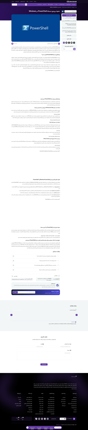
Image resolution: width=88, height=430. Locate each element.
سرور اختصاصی (52, 397)
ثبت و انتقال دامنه (29, 397)
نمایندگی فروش (22, 1)
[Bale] (36, 419)
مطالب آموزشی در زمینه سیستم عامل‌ (66, 7)
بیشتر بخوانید (69, 35)
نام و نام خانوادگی (67, 344)
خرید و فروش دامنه (29, 399)
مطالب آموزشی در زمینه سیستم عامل (16, 310)
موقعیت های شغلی (18, 403)
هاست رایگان (41, 411)
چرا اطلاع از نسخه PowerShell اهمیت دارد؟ (69, 18)
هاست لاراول (41, 409)
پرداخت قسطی (32, 427)
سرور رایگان (63, 405)
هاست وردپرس (41, 399)
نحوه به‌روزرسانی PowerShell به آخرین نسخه (69, 27)
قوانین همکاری (18, 405)
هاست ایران (41, 405)
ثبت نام (51, 427)
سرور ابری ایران (63, 399)
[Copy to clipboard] (66, 43)
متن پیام (68, 350)
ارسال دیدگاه (44, 364)
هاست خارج (41, 407)
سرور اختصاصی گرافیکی (50, 411)
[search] (62, 11)
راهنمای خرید (39, 427)
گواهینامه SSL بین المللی (28, 403)
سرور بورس (75, 411)
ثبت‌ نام (13, 1)
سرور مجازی (75, 397)
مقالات (27, 1)
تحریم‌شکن (30, 407)
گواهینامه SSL (50, 4)
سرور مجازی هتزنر (74, 405)
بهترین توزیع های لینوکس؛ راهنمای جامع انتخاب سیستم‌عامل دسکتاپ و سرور (62, 323)
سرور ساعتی (63, 403)
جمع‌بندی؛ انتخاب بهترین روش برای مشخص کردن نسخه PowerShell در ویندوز (69, 31)
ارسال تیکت (62, 418)
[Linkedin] (42, 419)
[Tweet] (69, 43)
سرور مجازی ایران (74, 399)
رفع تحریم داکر (29, 411)
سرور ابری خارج (63, 401)
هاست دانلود (41, 403)
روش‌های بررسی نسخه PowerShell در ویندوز (69, 20)
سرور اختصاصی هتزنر (51, 409)
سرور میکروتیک (74, 407)
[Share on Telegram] (74, 43)
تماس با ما (31, 1)
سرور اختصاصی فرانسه (51, 407)
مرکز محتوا (73, 7)
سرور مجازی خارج (74, 401)
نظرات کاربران (69, 39)
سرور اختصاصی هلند (51, 405)
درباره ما (35, 1)
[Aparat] (48, 419)
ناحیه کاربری (17, 1)
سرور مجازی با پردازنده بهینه (72, 403)
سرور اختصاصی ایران (51, 399)
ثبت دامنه (44, 4)
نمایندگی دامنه (29, 401)
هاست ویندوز (41, 401)
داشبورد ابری (14, 4)
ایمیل (41, 344)
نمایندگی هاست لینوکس (39, 413)
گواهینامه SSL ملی (29, 405)
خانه (76, 7)
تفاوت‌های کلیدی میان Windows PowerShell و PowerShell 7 (70, 24)
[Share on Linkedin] (72, 43)
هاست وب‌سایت (40, 397)
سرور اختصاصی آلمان (51, 403)
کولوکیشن (52, 413)
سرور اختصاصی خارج (51, 401)
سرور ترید (75, 409)
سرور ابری (73, 4)
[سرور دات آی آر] (72, 1)
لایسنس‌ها (30, 409)
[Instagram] (39, 419)
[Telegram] (45, 419)
